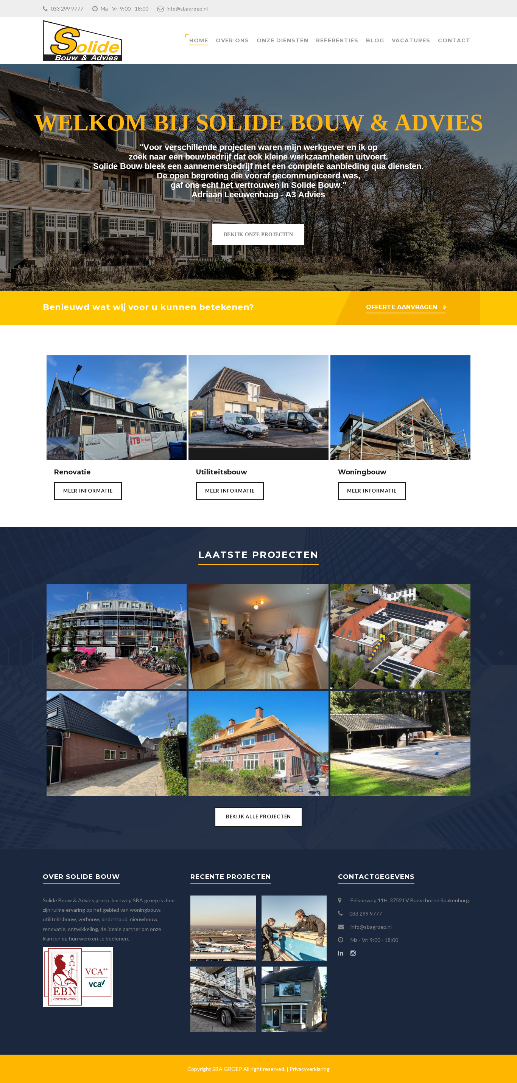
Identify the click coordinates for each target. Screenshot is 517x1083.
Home (198, 40)
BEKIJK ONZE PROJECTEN (258, 234)
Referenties (337, 40)
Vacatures (411, 40)
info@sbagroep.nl (186, 8)
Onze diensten (282, 40)
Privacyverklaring (310, 1069)
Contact (454, 40)
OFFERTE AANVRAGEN (401, 307)
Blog (375, 40)
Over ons (232, 40)
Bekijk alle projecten (258, 816)
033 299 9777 (66, 8)
